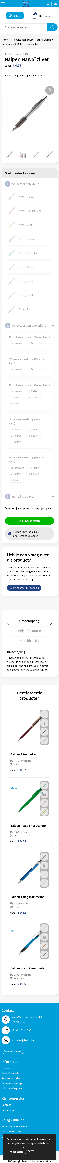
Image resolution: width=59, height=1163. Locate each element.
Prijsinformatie (10, 1073)
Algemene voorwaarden (15, 1126)
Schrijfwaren (44, 39)
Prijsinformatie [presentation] (29, 630)
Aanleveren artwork (13, 1078)
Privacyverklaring (11, 1131)
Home (5, 39)
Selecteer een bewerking (26, 325)
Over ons (6, 1068)
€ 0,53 (18, 912)
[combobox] (24, 27)
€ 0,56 (18, 984)
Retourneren (9, 1110)
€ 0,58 (18, 841)
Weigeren (30, 1150)
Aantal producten (21, 496)
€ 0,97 (18, 770)
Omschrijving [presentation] (29, 620)
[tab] (29, 621)
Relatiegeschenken (22, 39)
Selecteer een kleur (23, 184)
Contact (6, 1104)
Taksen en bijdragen (13, 1083)
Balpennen (8, 43)
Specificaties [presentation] (29, 640)
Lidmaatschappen (12, 1088)
